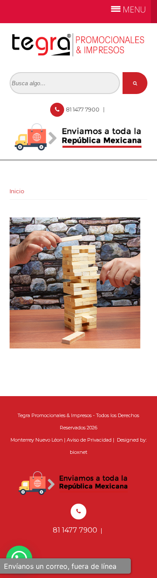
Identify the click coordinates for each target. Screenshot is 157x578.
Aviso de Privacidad (89, 440)
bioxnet (78, 452)
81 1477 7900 (83, 109)
